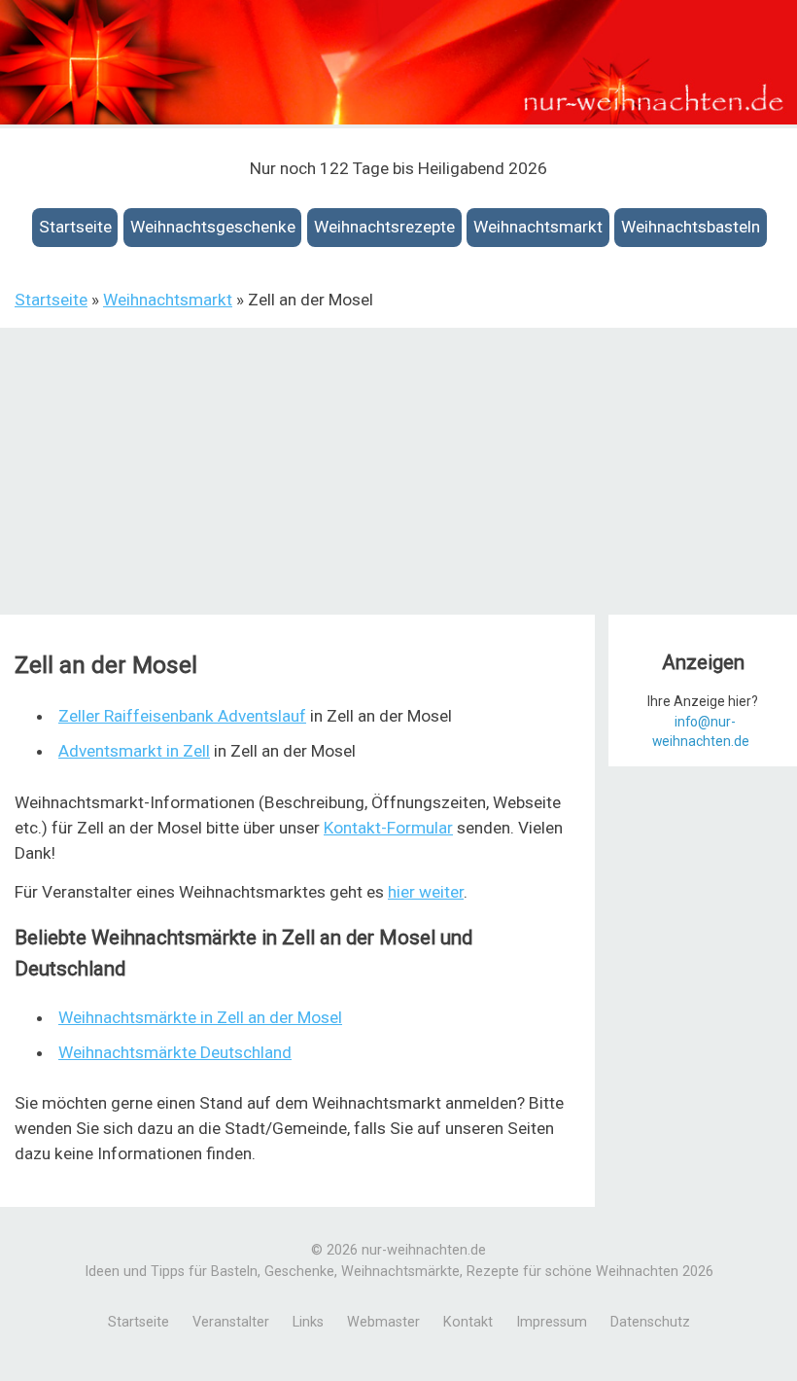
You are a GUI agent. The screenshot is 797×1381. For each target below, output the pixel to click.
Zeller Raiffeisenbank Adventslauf (182, 716)
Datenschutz (650, 1322)
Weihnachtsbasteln (690, 226)
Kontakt (468, 1322)
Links (308, 1322)
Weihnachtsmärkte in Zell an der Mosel (200, 1017)
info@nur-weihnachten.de (700, 732)
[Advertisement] (398, 473)
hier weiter (426, 892)
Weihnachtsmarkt (538, 226)
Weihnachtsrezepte (384, 226)
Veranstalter (230, 1322)
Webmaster (383, 1322)
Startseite (75, 226)
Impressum (551, 1322)
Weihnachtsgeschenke (212, 226)
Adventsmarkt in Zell (134, 751)
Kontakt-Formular (388, 827)
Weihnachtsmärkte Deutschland (175, 1052)
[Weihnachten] (398, 119)
